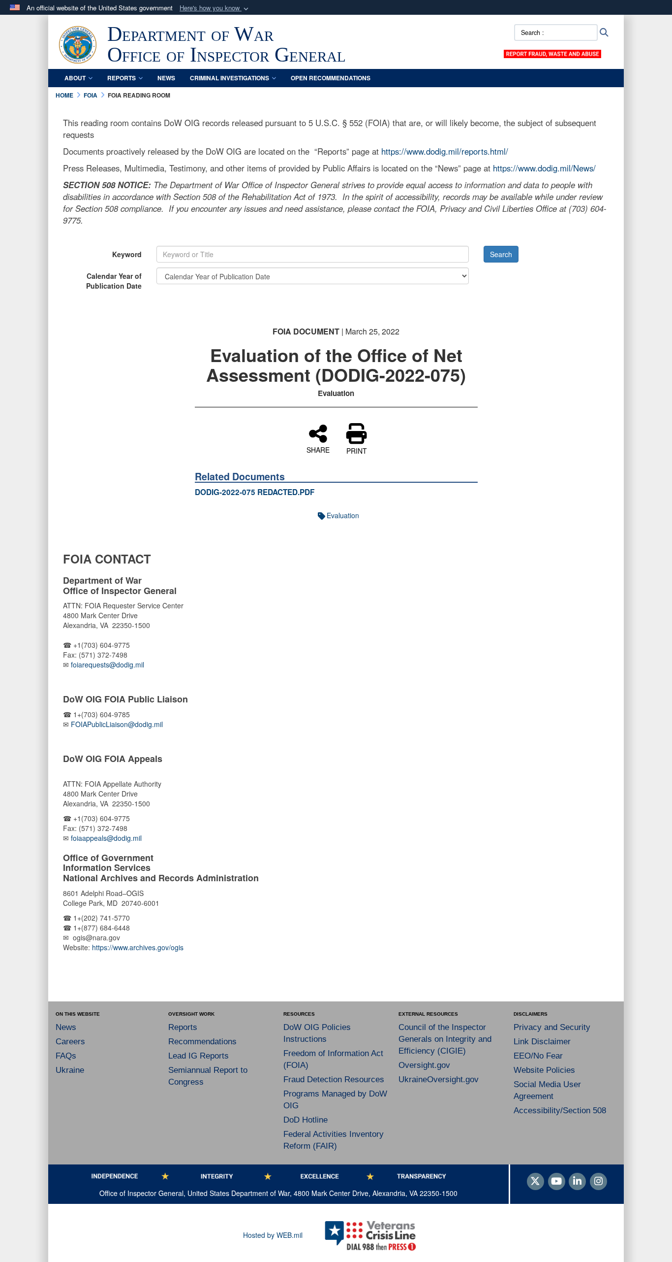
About (75, 77)
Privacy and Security (552, 1027)
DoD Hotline (305, 1120)
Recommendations (202, 1041)
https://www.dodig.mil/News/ (544, 168)
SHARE (318, 449)
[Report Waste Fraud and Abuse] (552, 53)
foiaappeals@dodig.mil (106, 838)
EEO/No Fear (538, 1056)
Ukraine (70, 1070)
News (166, 77)
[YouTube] (556, 1182)
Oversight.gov (424, 1065)
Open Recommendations (330, 77)
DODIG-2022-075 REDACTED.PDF (254, 492)
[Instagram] (598, 1182)
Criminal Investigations (229, 77)
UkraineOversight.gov (438, 1079)
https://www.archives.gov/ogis (137, 947)
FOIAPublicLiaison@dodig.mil (117, 724)
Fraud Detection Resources (333, 1079)
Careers (70, 1041)
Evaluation (343, 515)
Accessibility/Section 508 (560, 1110)
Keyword (127, 254)
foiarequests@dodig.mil (108, 664)
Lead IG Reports (198, 1056)
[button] (215, 8)
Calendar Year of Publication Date (114, 281)
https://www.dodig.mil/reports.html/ (444, 151)
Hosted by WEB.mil (273, 1235)
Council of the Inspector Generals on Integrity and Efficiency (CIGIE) (444, 1039)
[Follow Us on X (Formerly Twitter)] (535, 1182)
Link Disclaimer (542, 1041)
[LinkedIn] (577, 1182)
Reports (121, 77)
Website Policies (544, 1070)
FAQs (66, 1056)
